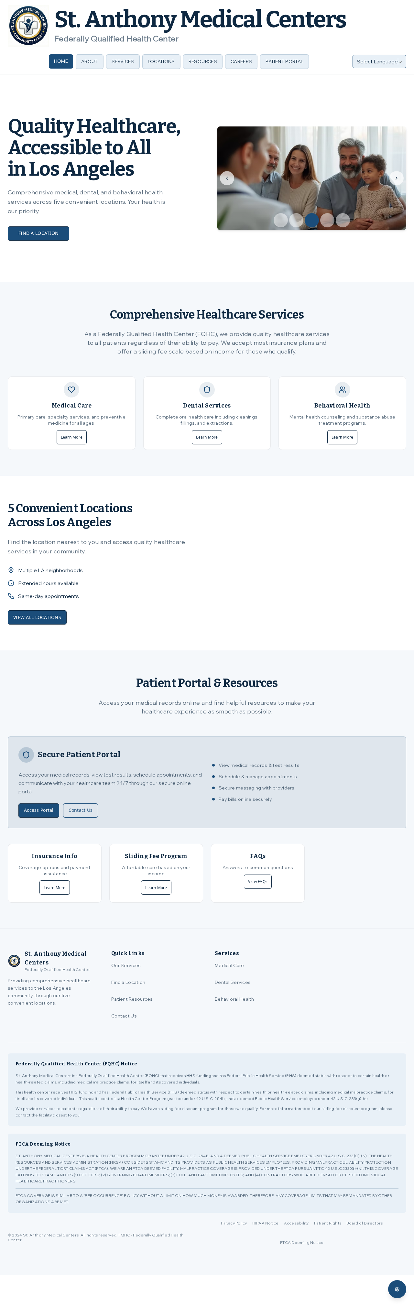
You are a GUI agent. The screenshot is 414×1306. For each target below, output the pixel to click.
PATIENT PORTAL (284, 61)
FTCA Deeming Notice (302, 1242)
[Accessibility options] (397, 1289)
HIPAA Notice (265, 1223)
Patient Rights (327, 1223)
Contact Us (81, 810)
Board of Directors (364, 1223)
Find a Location (128, 982)
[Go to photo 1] (281, 220)
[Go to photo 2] (296, 220)
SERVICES (123, 61)
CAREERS (241, 61)
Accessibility (296, 1223)
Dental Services (233, 982)
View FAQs (257, 881)
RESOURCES (203, 61)
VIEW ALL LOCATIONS (37, 617)
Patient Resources (132, 999)
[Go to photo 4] (327, 220)
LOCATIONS (161, 61)
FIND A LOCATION (38, 233)
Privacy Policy (234, 1223)
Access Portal (39, 810)
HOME (61, 61)
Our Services (126, 965)
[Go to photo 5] (343, 220)
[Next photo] (396, 178)
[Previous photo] (227, 178)
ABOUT (89, 61)
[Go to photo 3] (312, 220)
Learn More (71, 437)
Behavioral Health (234, 999)
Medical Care (229, 965)
